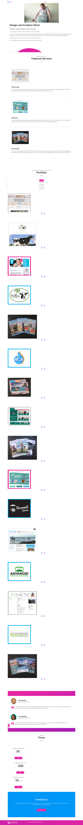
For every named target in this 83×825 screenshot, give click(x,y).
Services (55, 2)
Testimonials (68, 2)
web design (41, 182)
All (41, 180)
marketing (41, 184)
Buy (18, 758)
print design (41, 188)
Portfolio (61, 2)
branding (41, 186)
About (50, 2)
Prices (73, 2)
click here (39, 40)
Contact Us (41, 810)
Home (45, 2)
